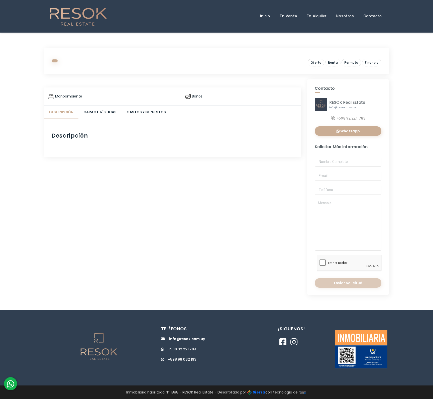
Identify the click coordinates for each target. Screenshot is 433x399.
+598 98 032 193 (182, 359)
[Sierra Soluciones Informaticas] (303, 392)
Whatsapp (350, 131)
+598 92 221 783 (351, 118)
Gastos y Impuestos (146, 112)
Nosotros (345, 16)
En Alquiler (316, 16)
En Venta (288, 16)
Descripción (61, 112)
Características (100, 112)
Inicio (265, 16)
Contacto (373, 16)
